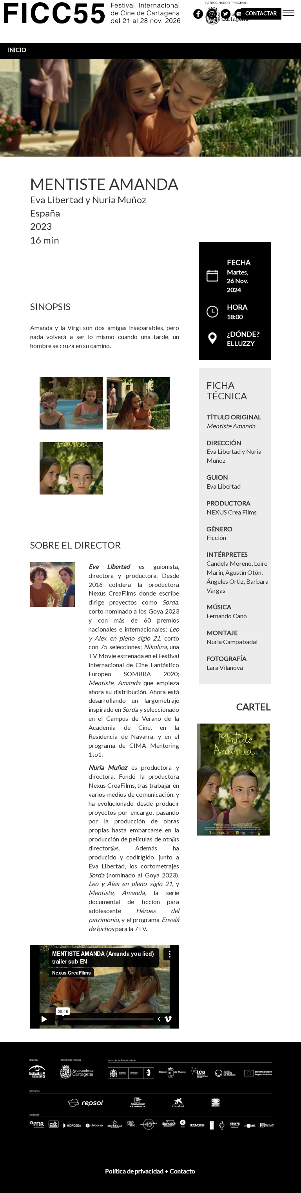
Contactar (261, 13)
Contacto (183, 1171)
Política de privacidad (134, 1171)
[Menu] (288, 14)
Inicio (17, 50)
